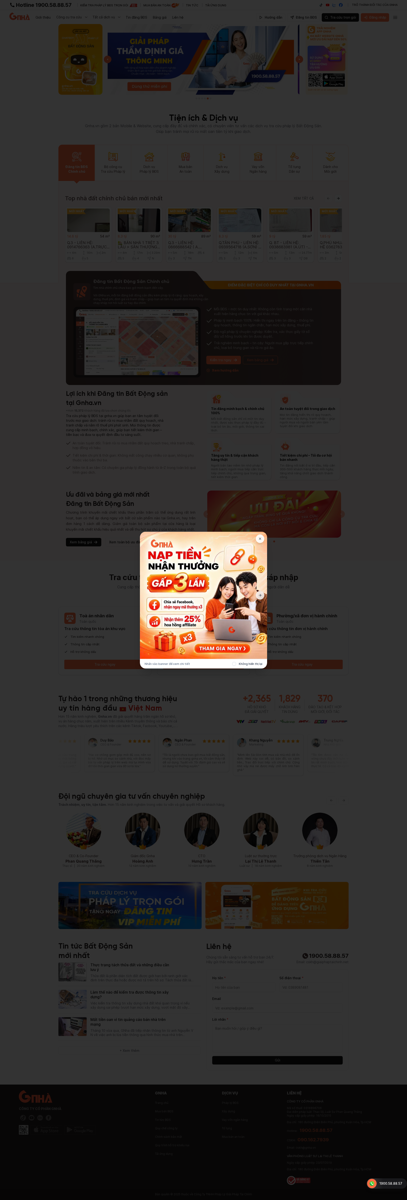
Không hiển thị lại (250, 663)
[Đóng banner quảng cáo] (260, 538)
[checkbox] (234, 664)
